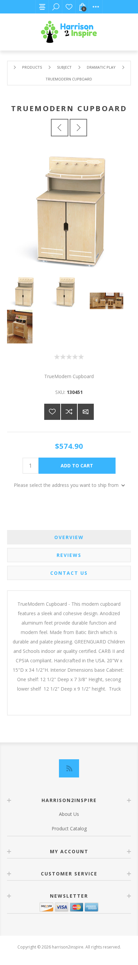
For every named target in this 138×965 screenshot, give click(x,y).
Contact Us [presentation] (69, 573)
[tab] (69, 537)
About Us (69, 814)
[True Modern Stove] (59, 127)
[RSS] (69, 768)
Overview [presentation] (69, 537)
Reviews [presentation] (69, 555)
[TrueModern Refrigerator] (78, 127)
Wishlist (69, 6)
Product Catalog (69, 828)
